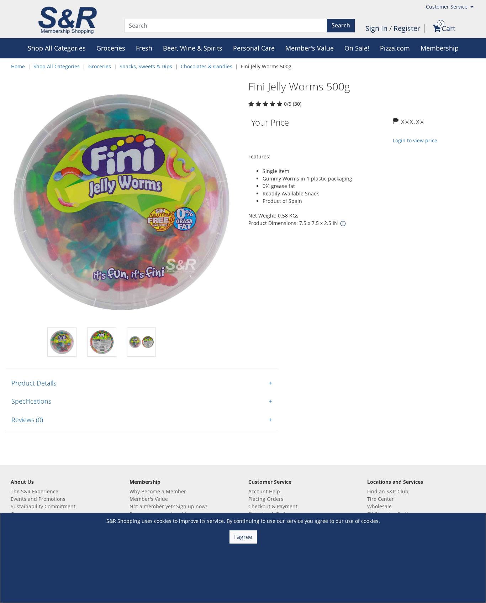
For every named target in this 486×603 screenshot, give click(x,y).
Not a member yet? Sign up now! (168, 506)
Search (341, 25)
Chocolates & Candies (206, 66)
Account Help (264, 491)
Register (406, 28)
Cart (448, 28)
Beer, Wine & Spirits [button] (192, 48)
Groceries (99, 66)
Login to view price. (416, 140)
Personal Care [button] (254, 48)
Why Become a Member (158, 491)
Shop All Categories (56, 66)
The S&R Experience (34, 491)
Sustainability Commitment (43, 506)
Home (18, 66)
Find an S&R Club (387, 491)
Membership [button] (440, 48)
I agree (243, 537)
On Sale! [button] (356, 48)
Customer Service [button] (447, 6)
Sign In (377, 28)
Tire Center (380, 498)
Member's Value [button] (309, 48)
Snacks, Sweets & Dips (146, 66)
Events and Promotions (38, 498)
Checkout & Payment (272, 506)
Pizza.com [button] (395, 48)
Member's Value (149, 498)
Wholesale (379, 506)
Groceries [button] (110, 48)
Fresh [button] (144, 48)
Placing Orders (266, 498)
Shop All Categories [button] (57, 48)
